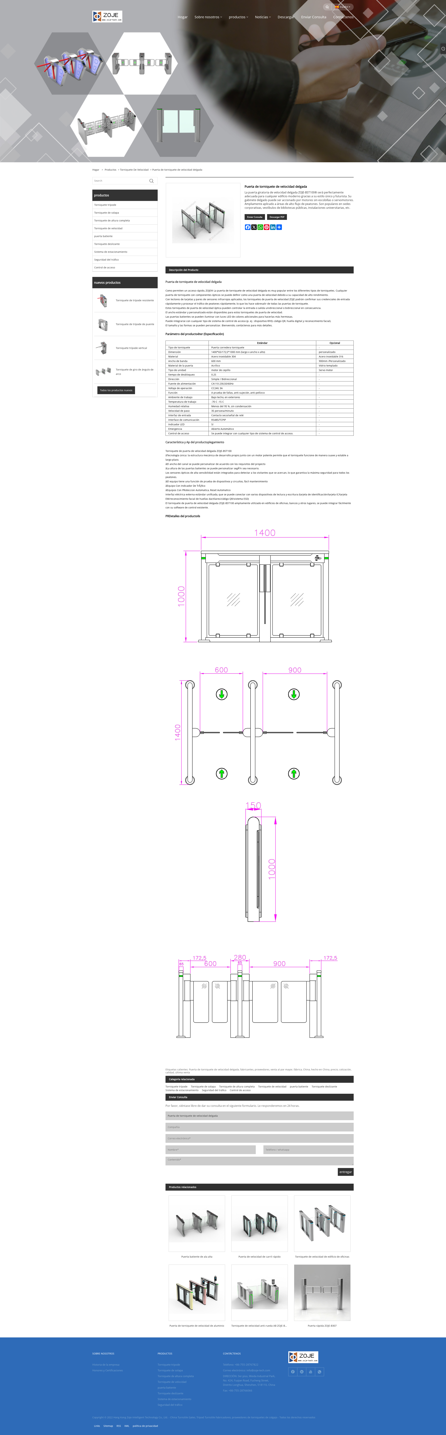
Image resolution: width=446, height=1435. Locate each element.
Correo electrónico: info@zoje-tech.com (246, 1370)
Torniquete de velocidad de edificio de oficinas (322, 1256)
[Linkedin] (301, 1372)
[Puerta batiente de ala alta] (197, 1222)
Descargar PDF (277, 217)
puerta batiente (103, 236)
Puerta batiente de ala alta (196, 1256)
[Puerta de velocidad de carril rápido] (259, 1222)
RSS (119, 1426)
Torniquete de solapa (106, 212)
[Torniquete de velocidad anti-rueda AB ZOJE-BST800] (259, 1291)
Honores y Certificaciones (107, 1370)
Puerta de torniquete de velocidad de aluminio (197, 1325)
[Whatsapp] (319, 1372)
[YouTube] (310, 1372)
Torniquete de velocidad (134, 169)
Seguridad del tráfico (106, 259)
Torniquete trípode (105, 204)
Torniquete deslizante (107, 244)
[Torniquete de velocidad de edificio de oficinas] (322, 1222)
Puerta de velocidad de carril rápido (259, 1256)
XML (126, 1426)
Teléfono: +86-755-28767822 (240, 1364)
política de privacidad (145, 1426)
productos (110, 169)
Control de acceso (104, 267)
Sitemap (108, 1426)
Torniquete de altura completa (112, 220)
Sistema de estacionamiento (110, 251)
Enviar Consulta (254, 217)
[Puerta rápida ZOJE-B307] (322, 1291)
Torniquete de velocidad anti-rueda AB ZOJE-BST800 (261, 1325)
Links (97, 1426)
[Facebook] (292, 1372)
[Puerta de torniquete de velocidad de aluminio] (197, 1291)
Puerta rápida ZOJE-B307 (322, 1325)
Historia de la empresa (105, 1364)
